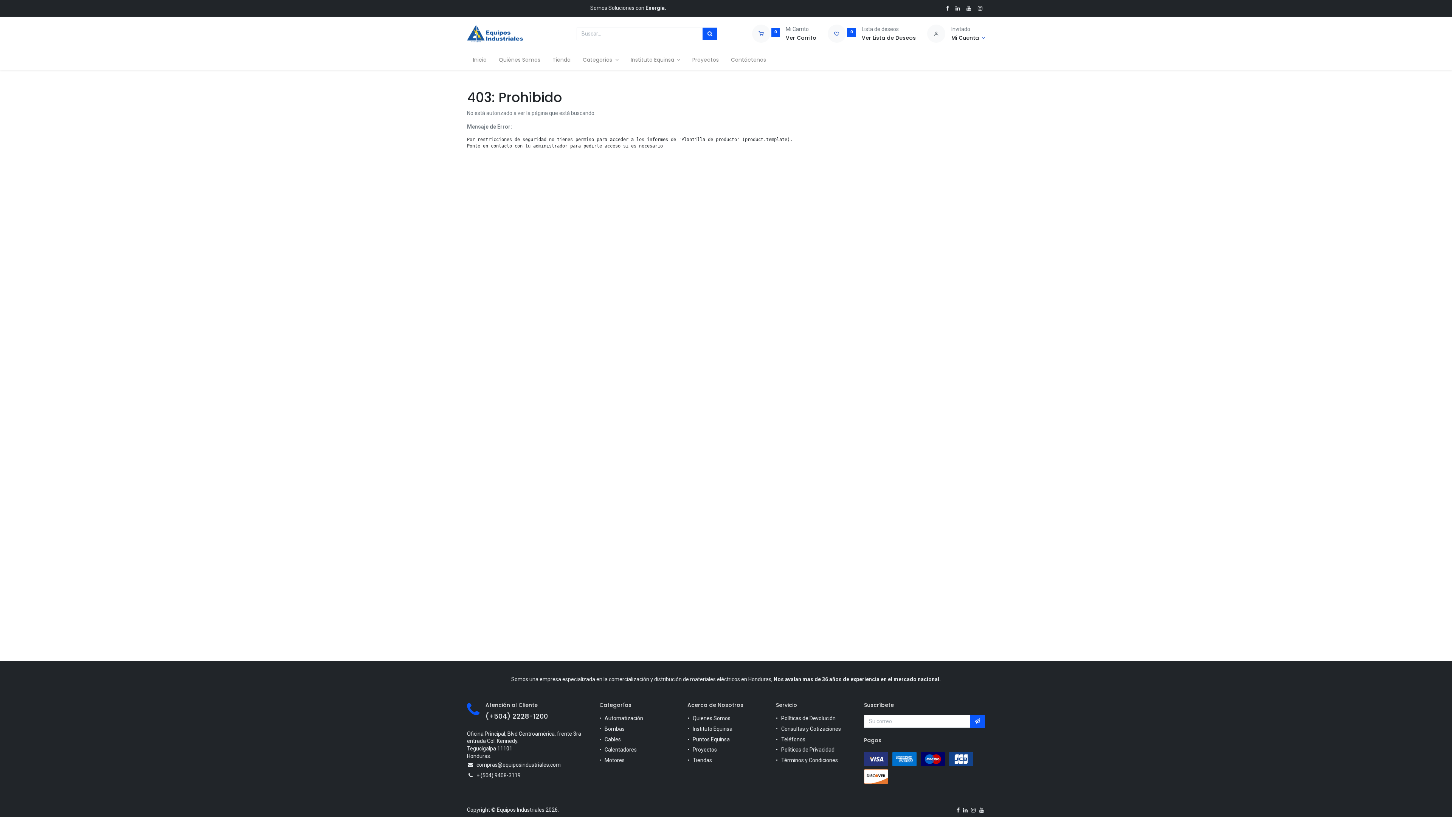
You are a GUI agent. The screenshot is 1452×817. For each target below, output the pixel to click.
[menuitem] (480, 60)
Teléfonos (793, 739)
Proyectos (705, 750)
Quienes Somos (712, 718)
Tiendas (702, 760)
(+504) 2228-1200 (517, 716)
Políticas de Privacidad (808, 750)
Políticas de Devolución (808, 718)
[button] (977, 721)
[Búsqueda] (710, 34)
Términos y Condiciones (809, 760)
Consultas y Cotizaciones (811, 729)
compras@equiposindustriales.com (518, 765)
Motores (615, 760)
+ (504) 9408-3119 (498, 775)
